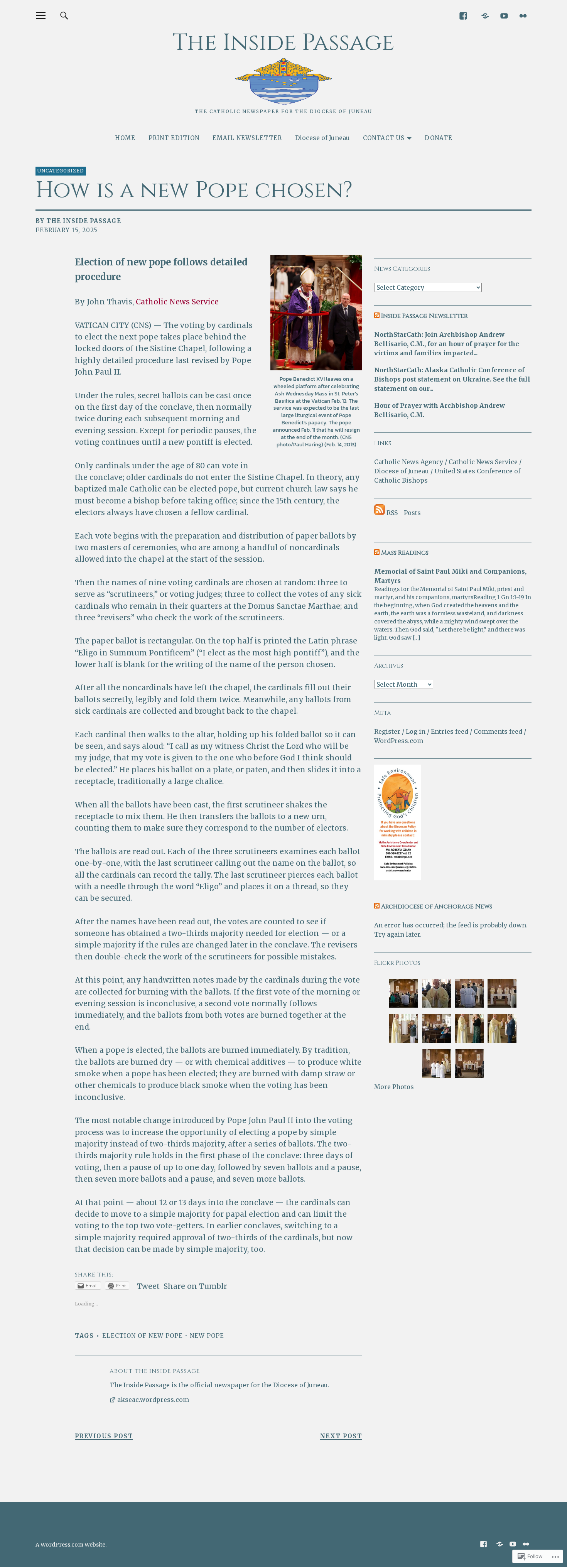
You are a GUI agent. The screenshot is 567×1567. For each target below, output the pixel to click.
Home (125, 138)
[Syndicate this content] (377, 316)
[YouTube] (504, 15)
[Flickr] (523, 15)
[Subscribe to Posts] (379, 513)
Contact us (384, 138)
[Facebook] (463, 15)
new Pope (207, 1335)
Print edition (173, 138)
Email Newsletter (247, 138)
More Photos (394, 1087)
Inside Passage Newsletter (424, 316)
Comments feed (498, 731)
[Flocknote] (485, 15)
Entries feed (449, 731)
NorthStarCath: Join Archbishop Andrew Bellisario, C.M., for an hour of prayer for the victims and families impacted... (446, 344)
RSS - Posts (403, 513)
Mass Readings (405, 553)
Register (387, 731)
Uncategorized (60, 171)
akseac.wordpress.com (153, 1399)
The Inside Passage (283, 42)
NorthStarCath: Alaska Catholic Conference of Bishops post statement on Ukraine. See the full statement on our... (452, 379)
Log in (415, 731)
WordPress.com (398, 741)
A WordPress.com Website (70, 1544)
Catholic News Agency (408, 462)
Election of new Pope (142, 1335)
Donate (438, 138)
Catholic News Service (483, 462)
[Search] (64, 15)
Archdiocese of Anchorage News (436, 906)
